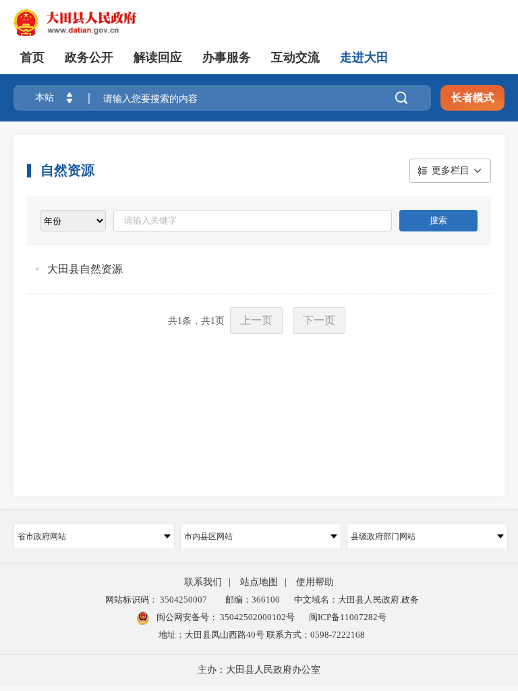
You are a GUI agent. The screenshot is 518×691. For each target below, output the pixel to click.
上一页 (256, 320)
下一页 (319, 320)
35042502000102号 (256, 617)
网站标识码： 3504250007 (156, 600)
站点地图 (259, 582)
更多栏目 (450, 170)
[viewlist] (73, 220)
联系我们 (203, 582)
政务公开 (89, 57)
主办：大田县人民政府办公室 (259, 670)
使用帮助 (315, 582)
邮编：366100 (250, 600)
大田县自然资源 (85, 269)
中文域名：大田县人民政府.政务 (356, 600)
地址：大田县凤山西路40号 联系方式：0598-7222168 (262, 635)
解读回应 (158, 57)
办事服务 (226, 57)
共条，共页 (196, 321)
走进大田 (364, 57)
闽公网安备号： (224, 617)
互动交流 (295, 57)
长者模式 (472, 97)
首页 (32, 57)
